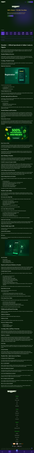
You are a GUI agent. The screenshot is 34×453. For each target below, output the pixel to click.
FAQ (17, 426)
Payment (17, 433)
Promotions (17, 441)
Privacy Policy (17, 437)
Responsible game (17, 435)
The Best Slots (17, 413)
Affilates (17, 439)
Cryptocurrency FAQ (17, 428)
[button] (30, 30)
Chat (17, 424)
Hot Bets (17, 398)
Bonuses (17, 411)
